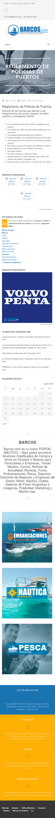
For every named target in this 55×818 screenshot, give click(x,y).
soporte (24, 100)
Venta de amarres (9, 257)
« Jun (4, 424)
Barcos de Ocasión (20, 810)
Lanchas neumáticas (10, 243)
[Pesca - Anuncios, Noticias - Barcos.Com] (27, 648)
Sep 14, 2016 (10, 100)
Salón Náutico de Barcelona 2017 (15, 353)
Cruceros (42, 808)
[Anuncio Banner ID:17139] (27, 181)
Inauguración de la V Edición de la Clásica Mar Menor (23, 337)
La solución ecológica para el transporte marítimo (21, 358)
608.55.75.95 (31, 16)
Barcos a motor (8, 251)
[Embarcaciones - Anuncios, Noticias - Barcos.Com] (27, 537)
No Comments (37, 100)
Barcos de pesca (8, 249)
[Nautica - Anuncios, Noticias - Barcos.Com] (27, 593)
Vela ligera (6, 240)
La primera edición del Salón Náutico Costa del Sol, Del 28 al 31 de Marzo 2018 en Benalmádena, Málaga (27, 346)
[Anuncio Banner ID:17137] (42, 181)
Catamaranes (7, 246)
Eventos (15, 808)
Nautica (6, 810)
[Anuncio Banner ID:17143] (27, 195)
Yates (4, 235)
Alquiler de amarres (9, 259)
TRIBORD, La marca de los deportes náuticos (20, 367)
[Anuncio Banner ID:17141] (12, 181)
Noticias (5, 808)
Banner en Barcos (47, 209)
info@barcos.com (15, 16)
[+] (32, 810)
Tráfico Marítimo (28, 808)
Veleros (5, 238)
